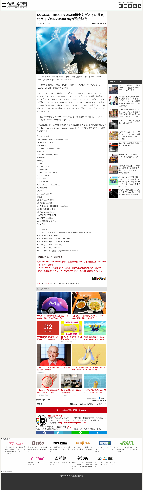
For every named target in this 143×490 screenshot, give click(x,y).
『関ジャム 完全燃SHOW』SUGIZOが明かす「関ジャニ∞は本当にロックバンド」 (70, 271)
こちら (69, 427)
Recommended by (92, 398)
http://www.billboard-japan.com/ (72, 423)
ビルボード (101, 404)
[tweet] (58, 432)
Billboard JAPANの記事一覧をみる (71, 410)
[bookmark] (98, 432)
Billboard (73, 404)
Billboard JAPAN (98, 24)
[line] (80, 432)
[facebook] (45, 432)
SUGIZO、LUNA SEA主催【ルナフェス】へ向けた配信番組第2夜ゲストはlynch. (69, 268)
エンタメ (40, 404)
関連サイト (7, 439)
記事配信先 (7, 471)
